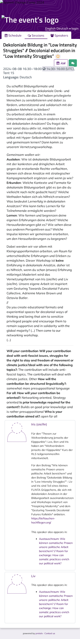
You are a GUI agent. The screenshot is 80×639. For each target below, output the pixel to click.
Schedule (15, 35)
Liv (33, 576)
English (50, 28)
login (74, 28)
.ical (62, 63)
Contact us (49, 633)
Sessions (37, 35)
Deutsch (62, 28)
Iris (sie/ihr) (39, 424)
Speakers (61, 35)
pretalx (39, 633)
